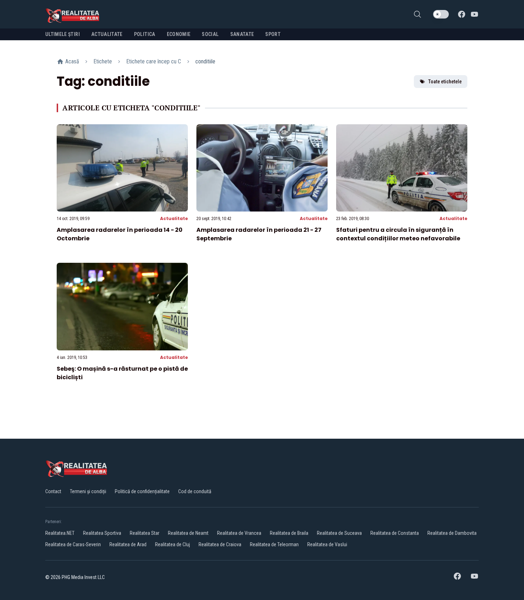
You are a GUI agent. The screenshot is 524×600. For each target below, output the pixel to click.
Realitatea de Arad (128, 544)
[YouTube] (474, 14)
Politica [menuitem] (144, 34)
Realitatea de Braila (289, 533)
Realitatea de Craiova (220, 544)
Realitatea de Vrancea (239, 533)
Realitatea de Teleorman (274, 544)
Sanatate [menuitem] (242, 34)
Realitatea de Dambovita (452, 533)
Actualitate (174, 218)
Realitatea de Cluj (172, 544)
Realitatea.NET (60, 533)
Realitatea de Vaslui (327, 544)
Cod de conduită (194, 491)
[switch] (441, 14)
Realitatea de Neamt (188, 533)
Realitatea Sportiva (102, 533)
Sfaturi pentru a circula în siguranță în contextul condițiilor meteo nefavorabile (398, 234)
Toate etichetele (445, 81)
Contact (53, 491)
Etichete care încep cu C (153, 61)
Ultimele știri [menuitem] (62, 34)
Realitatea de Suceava (339, 533)
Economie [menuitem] (179, 34)
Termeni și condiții (88, 491)
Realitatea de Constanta (394, 533)
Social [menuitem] (210, 34)
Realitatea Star (144, 533)
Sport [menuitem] (273, 34)
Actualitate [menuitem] (107, 34)
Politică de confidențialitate (142, 491)
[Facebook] (461, 14)
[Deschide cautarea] (417, 14)
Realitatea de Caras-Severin (73, 544)
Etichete (102, 61)
